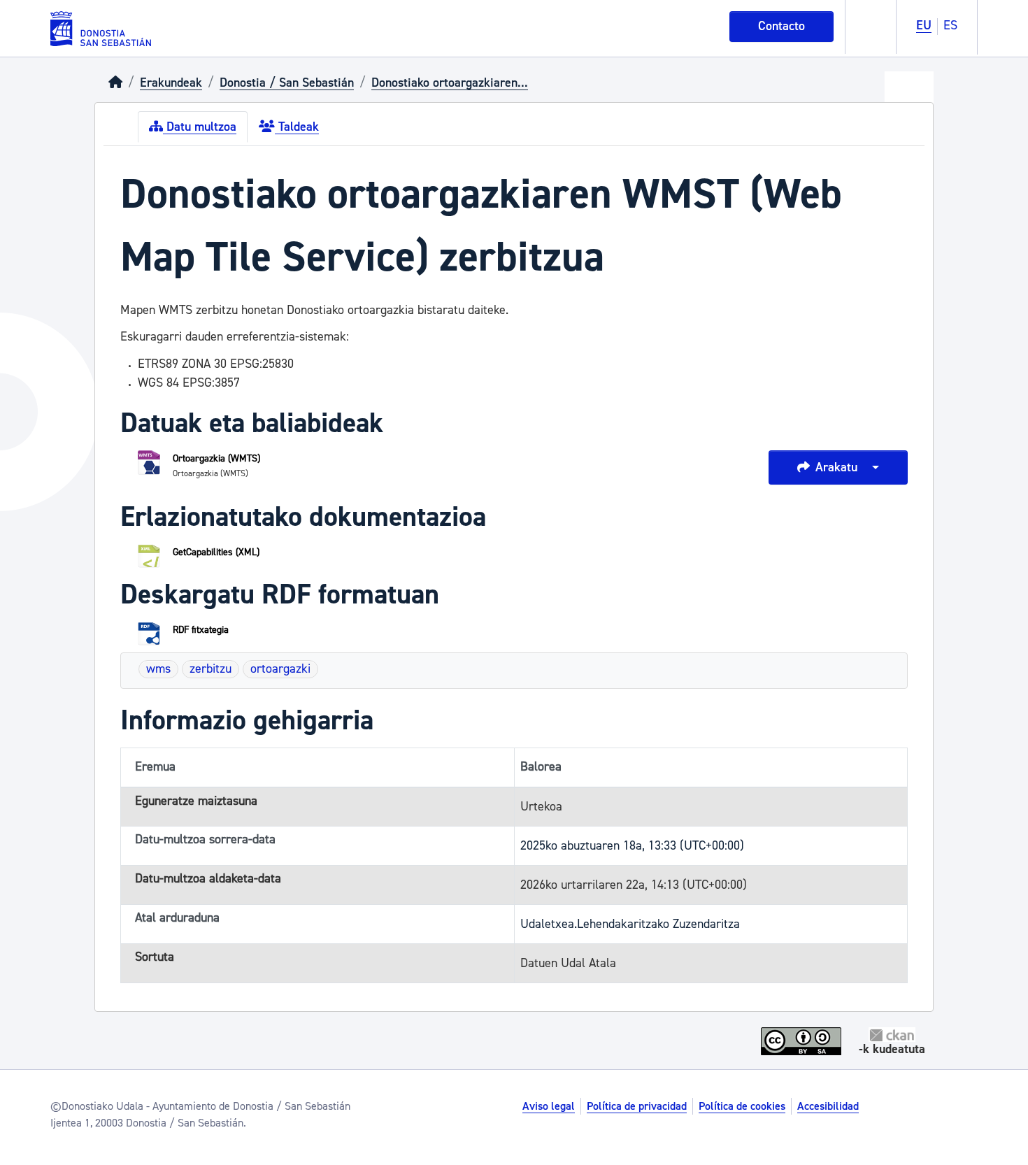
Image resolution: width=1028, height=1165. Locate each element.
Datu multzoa (199, 127)
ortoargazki (280, 669)
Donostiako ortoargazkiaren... (449, 83)
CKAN (892, 1034)
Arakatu (836, 467)
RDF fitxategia (201, 630)
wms (158, 669)
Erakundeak (171, 83)
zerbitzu (210, 669)
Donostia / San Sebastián (287, 83)
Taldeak (297, 127)
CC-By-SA (803, 1041)
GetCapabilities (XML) (216, 552)
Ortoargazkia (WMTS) (216, 458)
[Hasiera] (115, 83)
